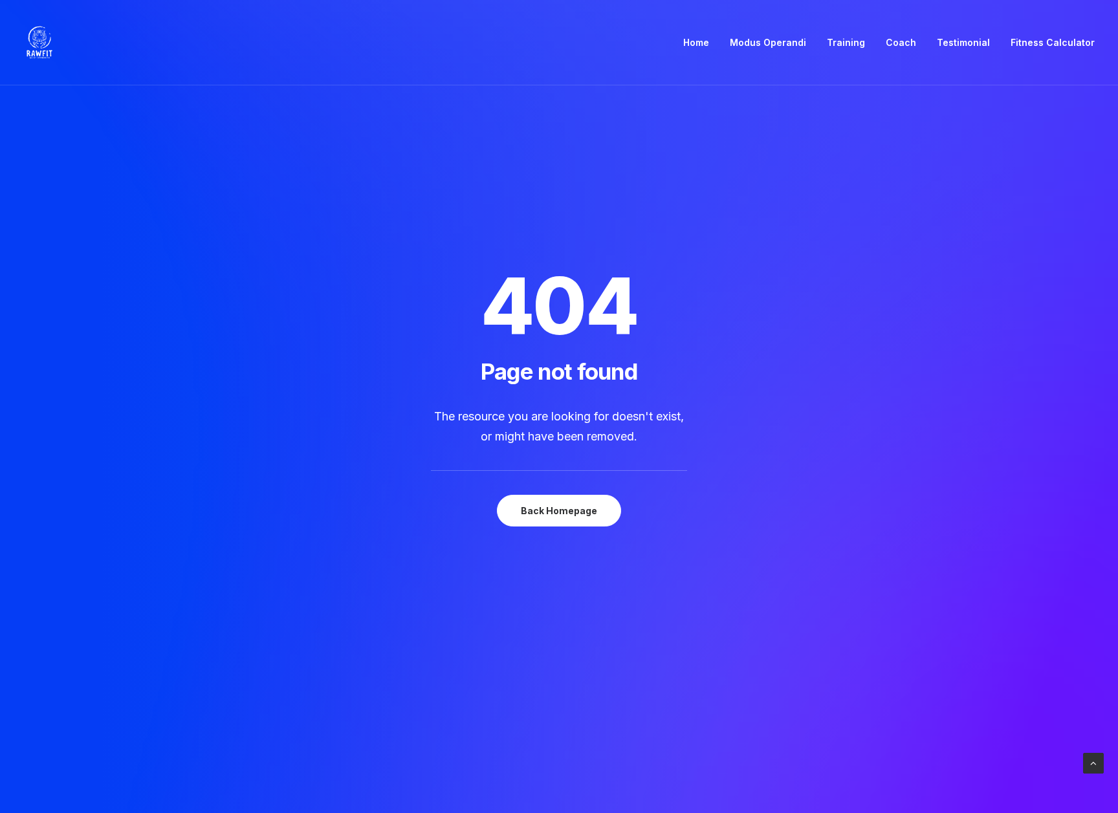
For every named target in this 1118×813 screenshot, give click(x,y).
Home (696, 42)
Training (846, 42)
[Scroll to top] (1093, 762)
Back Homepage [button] (559, 510)
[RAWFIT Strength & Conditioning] (39, 42)
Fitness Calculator (1053, 42)
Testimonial (963, 42)
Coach (901, 42)
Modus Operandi (768, 42)
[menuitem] (700, 42)
